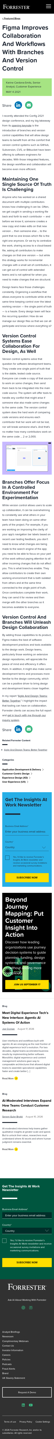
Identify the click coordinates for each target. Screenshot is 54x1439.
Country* (9, 841)
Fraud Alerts (8, 1368)
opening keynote (22, 125)
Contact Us (8, 1345)
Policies (6, 1359)
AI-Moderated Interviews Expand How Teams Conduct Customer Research (26, 1105)
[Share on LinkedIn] (18, 105)
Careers (6, 1355)
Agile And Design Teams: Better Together (25, 749)
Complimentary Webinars (15, 1341)
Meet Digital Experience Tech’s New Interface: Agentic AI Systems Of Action (25, 1017)
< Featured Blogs (11, 18)
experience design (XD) (15, 777)
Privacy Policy (26, 1421)
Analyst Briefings (11, 1331)
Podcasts (7, 1364)
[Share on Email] (29, 105)
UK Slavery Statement (13, 1378)
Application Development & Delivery (21, 769)
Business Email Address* (16, 826)
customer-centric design (16, 773)
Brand (5, 1373)
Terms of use (10, 1421)
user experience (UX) (14, 782)
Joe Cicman (8, 1028)
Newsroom (8, 1336)
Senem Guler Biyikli (12, 1116)
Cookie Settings (43, 1421)
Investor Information (12, 1350)
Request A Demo (27, 1392)
